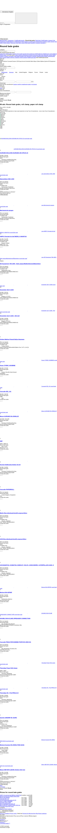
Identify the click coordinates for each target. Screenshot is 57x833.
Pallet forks (38, 40)
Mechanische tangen (6, 210)
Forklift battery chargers (46, 40)
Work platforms (25, 41)
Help (6, 809)
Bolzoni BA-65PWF (6, 592)
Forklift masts (32, 41)
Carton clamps (50, 41)
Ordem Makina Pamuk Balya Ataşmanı (12, 339)
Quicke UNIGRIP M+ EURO (8, 717)
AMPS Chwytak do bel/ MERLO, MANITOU (13, 236)
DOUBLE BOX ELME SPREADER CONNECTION (15, 618)
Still (1, 441)
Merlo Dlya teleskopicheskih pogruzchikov (13, 513)
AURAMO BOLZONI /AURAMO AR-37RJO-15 (14, 153)
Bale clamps (22, 43)
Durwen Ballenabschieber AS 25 (10, 464)
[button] (28, 31)
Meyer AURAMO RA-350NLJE (9, 416)
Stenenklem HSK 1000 (7, 179)
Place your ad (4, 194)
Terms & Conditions (5, 813)
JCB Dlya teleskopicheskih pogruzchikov (13, 539)
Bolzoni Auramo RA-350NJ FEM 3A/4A (12, 745)
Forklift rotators (6, 43)
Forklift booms (17, 41)
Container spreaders (40, 43)
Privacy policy (13, 813)
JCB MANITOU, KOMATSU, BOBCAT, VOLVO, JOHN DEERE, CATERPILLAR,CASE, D (27, 565)
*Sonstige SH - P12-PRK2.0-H (9, 693)
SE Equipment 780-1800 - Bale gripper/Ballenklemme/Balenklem (20, 263)
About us (2, 809)
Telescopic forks (14, 43)
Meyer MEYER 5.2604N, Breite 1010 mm (12, 770)
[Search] (26, 18)
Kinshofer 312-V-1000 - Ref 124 (10, 316)
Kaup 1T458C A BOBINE (7, 365)
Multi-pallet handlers (30, 43)
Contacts (9, 809)
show (2, 98)
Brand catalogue (42, 813)
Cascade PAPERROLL (7, 489)
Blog (37, 813)
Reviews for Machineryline (29, 813)
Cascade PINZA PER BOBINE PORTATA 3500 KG (15, 642)
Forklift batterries (10, 41)
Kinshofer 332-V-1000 (7, 290)
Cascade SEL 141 (5, 391)
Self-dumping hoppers (41, 41)
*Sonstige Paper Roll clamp (8, 668)
